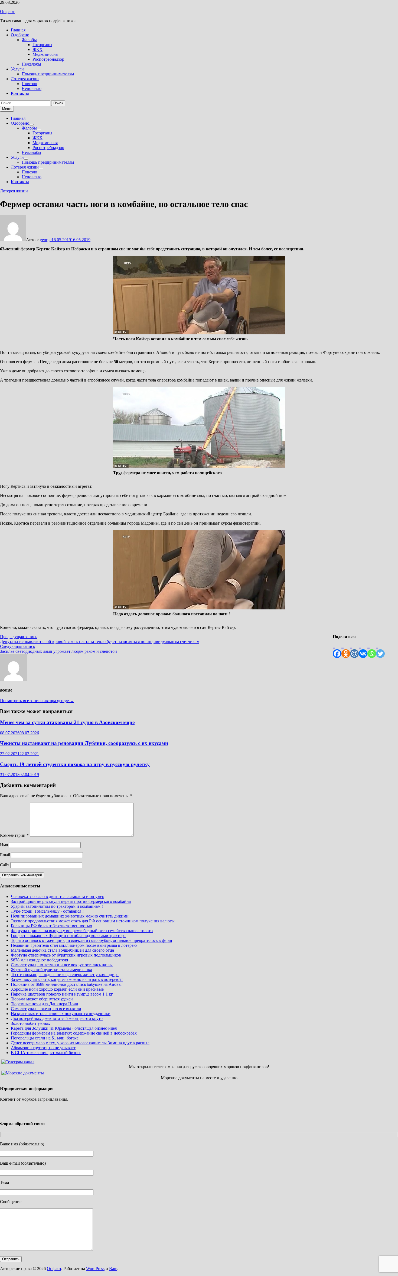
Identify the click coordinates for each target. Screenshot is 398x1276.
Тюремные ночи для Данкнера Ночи (44, 1004)
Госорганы (42, 44)
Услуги (17, 69)
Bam (113, 1268)
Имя (4, 844)
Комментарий (14, 835)
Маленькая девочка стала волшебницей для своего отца (62, 950)
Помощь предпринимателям (48, 74)
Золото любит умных (30, 1023)
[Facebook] (337, 648)
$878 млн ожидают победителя (39, 960)
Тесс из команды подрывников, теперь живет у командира (65, 974)
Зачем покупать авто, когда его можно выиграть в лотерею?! (67, 979)
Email (5, 854)
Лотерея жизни (25, 78)
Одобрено (20, 35)
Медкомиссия (45, 54)
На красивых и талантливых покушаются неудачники (60, 1013)
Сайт (4, 864)
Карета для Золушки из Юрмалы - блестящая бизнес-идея (64, 1028)
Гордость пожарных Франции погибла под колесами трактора (68, 935)
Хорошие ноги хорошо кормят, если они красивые (57, 989)
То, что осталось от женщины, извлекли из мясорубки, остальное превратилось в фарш (91, 940)
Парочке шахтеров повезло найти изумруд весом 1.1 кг (62, 994)
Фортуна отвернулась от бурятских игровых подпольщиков (66, 955)
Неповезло (31, 88)
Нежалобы (31, 64)
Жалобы (29, 39)
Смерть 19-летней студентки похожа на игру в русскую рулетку (75, 764)
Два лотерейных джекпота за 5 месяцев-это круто (57, 1018)
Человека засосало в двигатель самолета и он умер (57, 896)
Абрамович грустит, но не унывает (43, 1047)
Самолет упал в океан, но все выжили (46, 1008)
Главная (18, 30)
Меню (7, 109)
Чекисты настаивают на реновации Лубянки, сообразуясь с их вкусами (84, 743)
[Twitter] (380, 648)
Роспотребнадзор (48, 59)
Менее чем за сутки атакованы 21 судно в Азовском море (67, 722)
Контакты (20, 93)
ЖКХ (37, 49)
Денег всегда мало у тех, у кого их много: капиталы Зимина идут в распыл (80, 1043)
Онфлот (7, 11)
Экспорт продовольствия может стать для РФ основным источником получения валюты (93, 921)
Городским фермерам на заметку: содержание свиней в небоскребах (74, 1033)
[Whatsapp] (371, 648)
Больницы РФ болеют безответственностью (51, 925)
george (45, 239)
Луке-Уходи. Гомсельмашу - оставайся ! (47, 911)
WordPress (95, 1268)
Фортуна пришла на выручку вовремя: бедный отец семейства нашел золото (82, 930)
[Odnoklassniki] (345, 648)
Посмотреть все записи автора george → (37, 700)
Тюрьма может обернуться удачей (42, 999)
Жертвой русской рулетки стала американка (51, 969)
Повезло (29, 83)
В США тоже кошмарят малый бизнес (46, 1052)
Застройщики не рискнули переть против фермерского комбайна (71, 901)
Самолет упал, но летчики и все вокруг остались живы (62, 964)
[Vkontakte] (363, 648)
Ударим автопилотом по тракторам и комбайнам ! (57, 906)
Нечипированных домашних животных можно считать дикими (70, 916)
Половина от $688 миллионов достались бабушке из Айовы (66, 984)
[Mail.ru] (354, 648)
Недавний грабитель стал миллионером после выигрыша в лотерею (74, 945)
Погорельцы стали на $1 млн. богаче (45, 1038)
